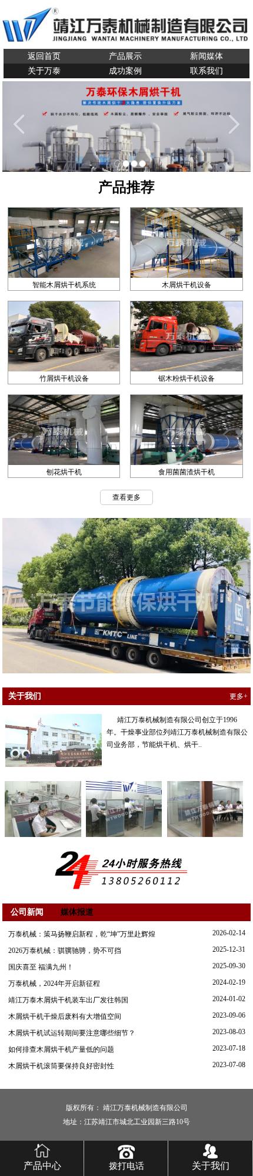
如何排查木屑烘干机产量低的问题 (61, 1049)
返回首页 (44, 56)
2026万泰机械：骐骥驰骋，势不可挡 (64, 950)
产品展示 (125, 56)
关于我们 (210, 1166)
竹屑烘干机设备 (64, 378)
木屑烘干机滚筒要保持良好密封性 (61, 1066)
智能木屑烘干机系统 (64, 285)
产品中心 (42, 1166)
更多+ (238, 696)
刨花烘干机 (64, 472)
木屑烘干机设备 (186, 285)
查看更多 (126, 497)
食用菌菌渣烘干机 (186, 472)
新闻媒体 (206, 56)
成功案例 (125, 71)
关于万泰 (44, 71)
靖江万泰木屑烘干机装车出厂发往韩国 (68, 1000)
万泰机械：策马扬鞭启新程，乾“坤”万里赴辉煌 (81, 934)
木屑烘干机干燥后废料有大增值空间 (64, 1016)
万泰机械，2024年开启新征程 (54, 983)
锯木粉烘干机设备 (186, 378)
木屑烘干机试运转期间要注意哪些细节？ (71, 1033)
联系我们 (206, 71)
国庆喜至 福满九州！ (41, 967)
